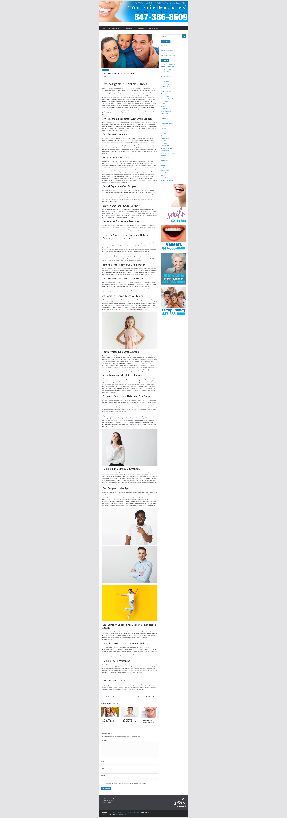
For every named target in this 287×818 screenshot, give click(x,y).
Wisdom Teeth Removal (167, 180)
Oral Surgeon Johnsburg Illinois (108, 720)
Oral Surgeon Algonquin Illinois (148, 721)
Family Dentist (164, 113)
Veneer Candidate (165, 170)
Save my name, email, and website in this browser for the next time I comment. (125, 783)
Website (103, 775)
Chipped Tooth (165, 81)
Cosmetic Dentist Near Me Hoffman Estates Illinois (145, 698)
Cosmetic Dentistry (113, 28)
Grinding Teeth (165, 118)
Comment (104, 740)
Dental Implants (140, 28)
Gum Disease (164, 121)
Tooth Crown (164, 160)
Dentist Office (164, 108)
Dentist (163, 103)
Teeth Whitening (165, 158)
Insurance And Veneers (167, 126)
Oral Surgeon (106, 70)
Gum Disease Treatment (167, 123)
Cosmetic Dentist (165, 86)
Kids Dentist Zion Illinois (167, 48)
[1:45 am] (123, 723)
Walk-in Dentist (165, 177)
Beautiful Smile (165, 71)
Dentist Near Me (154, 28)
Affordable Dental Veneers (167, 66)
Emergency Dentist (166, 111)
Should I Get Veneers (166, 148)
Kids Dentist (164, 133)
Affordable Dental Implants (168, 64)
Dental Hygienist (165, 94)
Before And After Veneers (167, 74)
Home (103, 28)
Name (103, 761)
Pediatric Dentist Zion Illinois (168, 50)
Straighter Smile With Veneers (168, 153)
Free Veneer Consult (166, 116)
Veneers (163, 175)
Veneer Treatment (165, 173)
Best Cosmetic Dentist (166, 76)
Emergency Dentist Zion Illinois (169, 53)
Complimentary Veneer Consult (169, 84)
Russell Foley (108, 76)
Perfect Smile (164, 140)
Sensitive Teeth (165, 145)
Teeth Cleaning (165, 155)
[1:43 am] (103, 76)
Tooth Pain (164, 165)
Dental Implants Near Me (167, 98)
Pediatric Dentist (165, 138)
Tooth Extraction (165, 163)
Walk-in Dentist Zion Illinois (168, 55)
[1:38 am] (143, 724)
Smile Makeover (165, 150)
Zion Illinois (164, 45)
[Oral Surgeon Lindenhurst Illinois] (130, 708)
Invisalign (163, 128)
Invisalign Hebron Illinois (110, 697)
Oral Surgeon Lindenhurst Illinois (129, 720)
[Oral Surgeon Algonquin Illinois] (150, 708)
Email (103, 768)
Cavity (162, 79)
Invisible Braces (165, 131)
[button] (119, 28)
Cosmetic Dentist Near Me (167, 89)
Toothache (163, 168)
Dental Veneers (127, 28)
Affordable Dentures (166, 69)
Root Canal (164, 143)
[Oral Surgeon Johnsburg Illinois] (110, 708)
